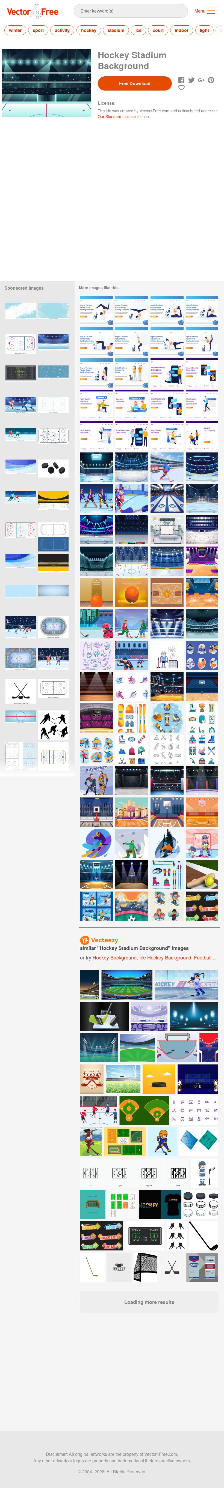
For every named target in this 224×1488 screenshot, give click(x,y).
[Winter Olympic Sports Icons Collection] (131, 718)
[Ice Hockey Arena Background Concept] (131, 467)
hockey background (115, 957)
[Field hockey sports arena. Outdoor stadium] (53, 568)
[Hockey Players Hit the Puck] (96, 780)
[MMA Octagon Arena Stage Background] (131, 780)
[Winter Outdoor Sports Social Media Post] (96, 906)
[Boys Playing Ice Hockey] (131, 623)
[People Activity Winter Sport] (96, 749)
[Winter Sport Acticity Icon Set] (131, 749)
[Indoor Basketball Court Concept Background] (167, 686)
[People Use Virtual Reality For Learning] (131, 373)
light (204, 30)
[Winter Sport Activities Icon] (167, 749)
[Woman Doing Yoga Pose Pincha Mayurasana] (131, 310)
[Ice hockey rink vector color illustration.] (53, 756)
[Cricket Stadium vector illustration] (99, 1047)
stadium (116, 30)
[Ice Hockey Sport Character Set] (96, 498)
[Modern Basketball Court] (202, 592)
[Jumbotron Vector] (167, 529)
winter (15, 30)
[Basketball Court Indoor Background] (202, 812)
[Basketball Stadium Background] (202, 561)
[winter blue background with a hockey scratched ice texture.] (53, 317)
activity (62, 30)
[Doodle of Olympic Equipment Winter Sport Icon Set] (96, 655)
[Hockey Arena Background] (96, 561)
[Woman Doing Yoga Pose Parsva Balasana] (167, 341)
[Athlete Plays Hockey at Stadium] (167, 467)
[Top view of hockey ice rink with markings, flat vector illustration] (53, 380)
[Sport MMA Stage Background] (202, 780)
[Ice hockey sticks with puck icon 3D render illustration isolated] (20, 693)
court (158, 30)
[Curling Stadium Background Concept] (167, 498)
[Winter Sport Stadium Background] (202, 529)
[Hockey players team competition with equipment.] (98, 1110)
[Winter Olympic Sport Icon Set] (202, 718)
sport (38, 30)
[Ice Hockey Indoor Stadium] (202, 498)
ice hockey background (165, 957)
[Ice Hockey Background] (131, 498)
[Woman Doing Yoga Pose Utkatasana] (131, 341)
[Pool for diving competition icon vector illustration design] (149, 1016)
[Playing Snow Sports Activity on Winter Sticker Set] (202, 655)
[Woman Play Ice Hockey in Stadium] (96, 623)
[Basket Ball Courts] (96, 686)
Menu (199, 11)
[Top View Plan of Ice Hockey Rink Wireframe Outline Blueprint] (53, 536)
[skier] (96, 843)
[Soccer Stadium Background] (131, 906)
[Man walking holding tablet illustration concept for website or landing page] (202, 404)
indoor (181, 30)
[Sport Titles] (202, 906)
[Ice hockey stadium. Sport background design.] (53, 505)
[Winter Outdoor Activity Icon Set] (202, 749)
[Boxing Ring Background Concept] (167, 780)
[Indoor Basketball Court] (96, 718)
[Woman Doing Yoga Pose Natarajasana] (202, 341)
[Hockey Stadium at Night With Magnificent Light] (167, 623)
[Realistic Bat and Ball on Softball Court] (202, 874)
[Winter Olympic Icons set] (131, 686)
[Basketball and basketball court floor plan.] (96, 592)
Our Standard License (117, 116)
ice (138, 30)
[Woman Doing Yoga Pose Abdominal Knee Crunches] (96, 341)
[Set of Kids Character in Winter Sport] (167, 906)
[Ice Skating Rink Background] (202, 623)
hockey (88, 30)
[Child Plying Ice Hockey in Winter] (202, 843)
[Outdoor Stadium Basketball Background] (131, 812)
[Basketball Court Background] (167, 812)
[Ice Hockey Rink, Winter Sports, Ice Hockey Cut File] (20, 756)
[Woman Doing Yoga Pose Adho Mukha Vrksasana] (96, 310)
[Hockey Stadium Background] (131, 561)
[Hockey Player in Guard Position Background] (131, 655)
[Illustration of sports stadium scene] (123, 1079)
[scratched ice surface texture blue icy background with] (20, 599)
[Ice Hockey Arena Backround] (96, 467)
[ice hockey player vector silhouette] (53, 725)
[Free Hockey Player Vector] (167, 655)
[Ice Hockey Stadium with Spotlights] (131, 529)
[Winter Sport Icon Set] (167, 874)
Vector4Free (33, 11)
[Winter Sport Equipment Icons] (167, 718)
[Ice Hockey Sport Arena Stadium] (202, 467)
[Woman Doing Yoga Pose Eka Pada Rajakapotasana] (167, 310)
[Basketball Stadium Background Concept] (202, 686)
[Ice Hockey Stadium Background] (167, 561)
